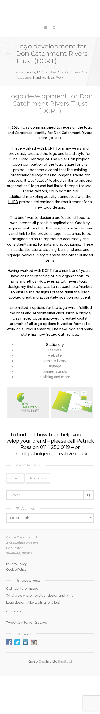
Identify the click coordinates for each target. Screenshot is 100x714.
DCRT (50, 148)
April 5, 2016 (35, 72)
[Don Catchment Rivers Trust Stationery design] (72, 402)
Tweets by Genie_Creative (26, 622)
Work (59, 77)
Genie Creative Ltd (42, 661)
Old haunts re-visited (22, 588)
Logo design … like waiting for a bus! (33, 602)
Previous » (38, 478)
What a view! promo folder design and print (39, 595)
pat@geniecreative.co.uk (58, 454)
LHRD (13, 202)
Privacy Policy (16, 564)
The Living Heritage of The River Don (43, 159)
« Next (15, 478)
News (51, 77)
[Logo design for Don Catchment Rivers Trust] (28, 402)
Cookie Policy (16, 569)
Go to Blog (14, 611)
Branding (39, 77)
